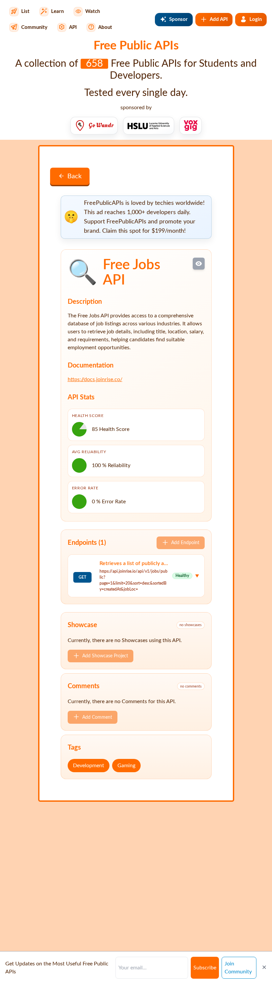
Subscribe (204, 967)
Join (238, 967)
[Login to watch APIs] (199, 264)
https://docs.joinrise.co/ (95, 379)
